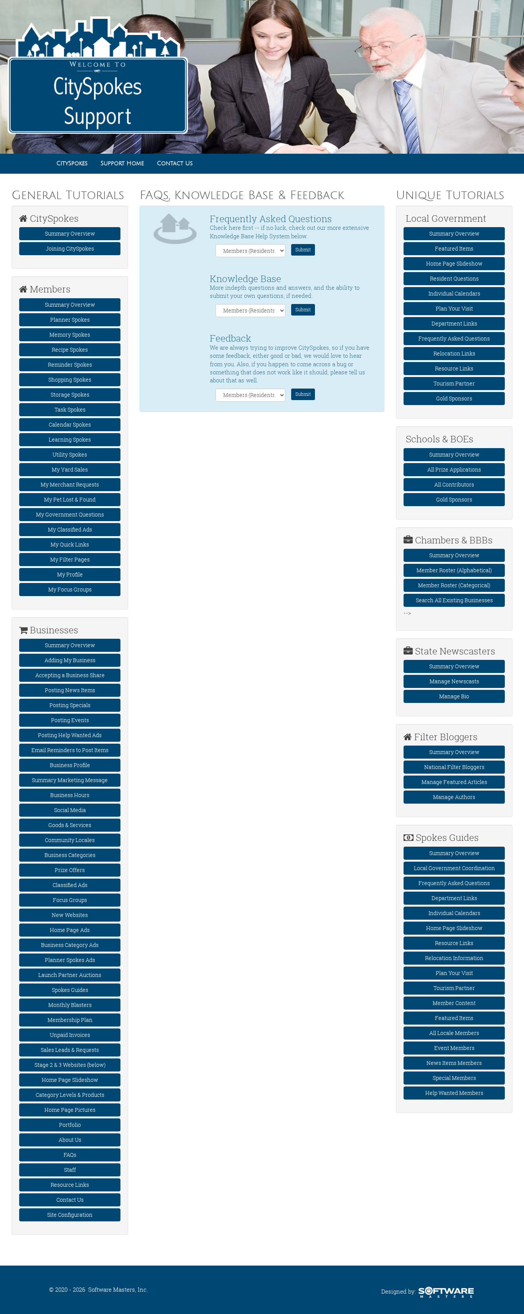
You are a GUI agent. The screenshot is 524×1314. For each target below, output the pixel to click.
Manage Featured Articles (454, 782)
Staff (70, 1169)
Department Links (454, 323)
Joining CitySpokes (70, 248)
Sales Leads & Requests (70, 1049)
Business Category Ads (70, 945)
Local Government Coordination (454, 868)
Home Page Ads (70, 930)
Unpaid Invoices (70, 1034)
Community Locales (70, 840)
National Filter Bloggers (454, 767)
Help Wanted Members (454, 1092)
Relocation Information (454, 958)
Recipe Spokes (70, 349)
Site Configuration (69, 1214)
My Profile (70, 574)
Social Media (70, 810)
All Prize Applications (454, 469)
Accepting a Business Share (70, 675)
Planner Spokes (70, 319)
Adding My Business (70, 660)
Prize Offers (70, 870)
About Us (70, 1139)
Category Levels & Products (70, 1094)
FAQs (70, 1154)
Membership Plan (70, 1019)
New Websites (70, 915)
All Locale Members (454, 1033)
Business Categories (70, 855)
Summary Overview (70, 233)
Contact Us (70, 1199)
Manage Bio (454, 696)
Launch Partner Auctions (69, 974)
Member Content (454, 1003)
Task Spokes (70, 409)
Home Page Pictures (70, 1109)
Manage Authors (454, 797)
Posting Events (70, 720)
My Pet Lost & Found (70, 499)
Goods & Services (69, 825)
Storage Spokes (70, 394)
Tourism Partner (454, 383)
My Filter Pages (70, 559)
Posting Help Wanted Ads (70, 735)
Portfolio (70, 1124)
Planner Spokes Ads (70, 959)
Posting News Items (70, 690)
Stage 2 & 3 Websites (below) (70, 1064)
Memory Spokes (69, 334)
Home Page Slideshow (70, 1079)
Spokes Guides (70, 989)
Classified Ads (70, 885)
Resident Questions (454, 278)
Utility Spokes (70, 454)
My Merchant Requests (70, 484)
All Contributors (454, 484)
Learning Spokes (70, 439)
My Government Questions (70, 514)
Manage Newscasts (454, 681)
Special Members (454, 1077)
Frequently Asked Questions (454, 338)
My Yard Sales (70, 469)
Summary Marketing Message (70, 780)
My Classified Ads (70, 529)
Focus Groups (70, 900)
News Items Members (454, 1062)
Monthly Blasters (70, 1004)
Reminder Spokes (70, 364)
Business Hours (69, 795)
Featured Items (454, 248)
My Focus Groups (70, 589)
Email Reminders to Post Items (70, 750)
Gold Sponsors (454, 398)
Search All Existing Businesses (454, 600)
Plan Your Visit (454, 308)
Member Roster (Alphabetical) (454, 570)
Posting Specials (70, 705)
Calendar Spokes (70, 424)
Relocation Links (454, 353)
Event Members (454, 1048)
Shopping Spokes (69, 379)
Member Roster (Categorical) (454, 585)
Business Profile (70, 765)
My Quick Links (70, 544)
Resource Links (70, 1184)
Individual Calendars (454, 293)
